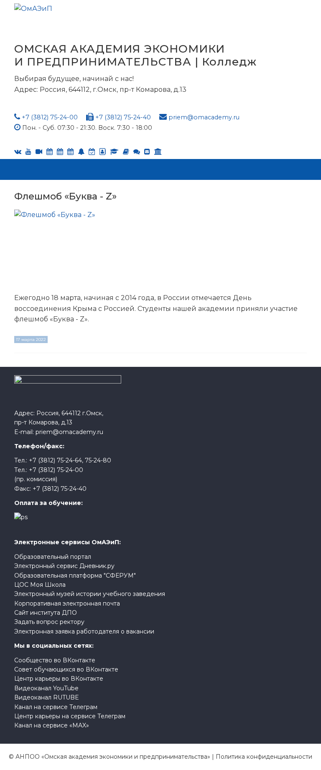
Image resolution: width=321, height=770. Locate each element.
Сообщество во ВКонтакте (54, 660)
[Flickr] (136, 152)
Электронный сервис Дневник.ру (64, 566)
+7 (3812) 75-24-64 (55, 460)
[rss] (39, 152)
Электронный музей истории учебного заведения (89, 594)
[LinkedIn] (114, 152)
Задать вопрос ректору (49, 622)
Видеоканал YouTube (46, 688)
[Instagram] (92, 152)
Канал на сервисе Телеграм (55, 707)
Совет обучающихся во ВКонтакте (66, 669)
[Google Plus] (126, 152)
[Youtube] (28, 152)
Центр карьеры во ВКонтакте (58, 678)
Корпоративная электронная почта (67, 603)
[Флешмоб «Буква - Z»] (72, 249)
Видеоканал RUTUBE (46, 697)
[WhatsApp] (81, 152)
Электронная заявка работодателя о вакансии (84, 631)
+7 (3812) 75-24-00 (50, 117)
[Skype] (60, 152)
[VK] (17, 152)
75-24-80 (98, 460)
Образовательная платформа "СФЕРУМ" (75, 575)
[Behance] (49, 152)
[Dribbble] (147, 152)
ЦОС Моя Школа (40, 584)
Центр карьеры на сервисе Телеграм (69, 716)
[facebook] (102, 152)
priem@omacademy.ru (203, 117)
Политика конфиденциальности (264, 756)
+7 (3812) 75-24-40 (123, 117)
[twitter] (70, 152)
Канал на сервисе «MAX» (51, 725)
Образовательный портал (52, 556)
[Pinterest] (158, 152)
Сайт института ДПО (45, 612)
